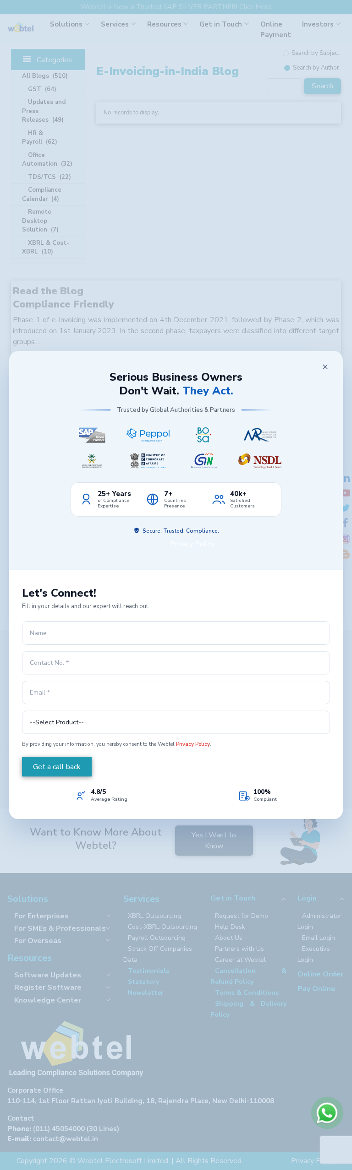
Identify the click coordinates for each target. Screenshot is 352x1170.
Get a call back (57, 767)
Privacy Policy (192, 544)
